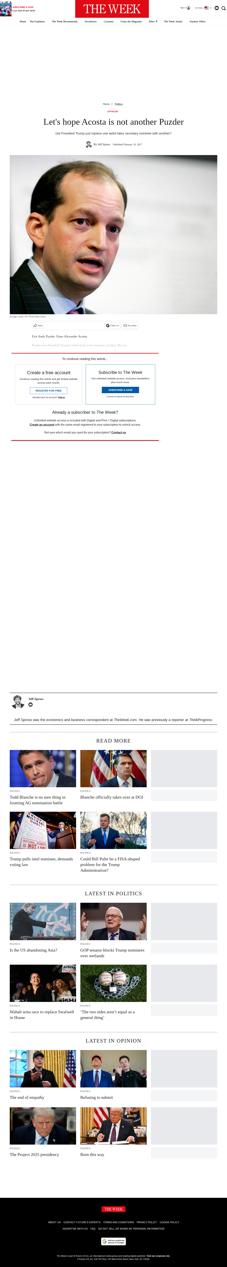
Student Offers (198, 21)
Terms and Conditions (118, 1222)
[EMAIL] (31, 704)
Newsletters (91, 21)
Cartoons (109, 21)
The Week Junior (173, 21)
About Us (54, 1222)
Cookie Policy (169, 1222)
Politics (119, 104)
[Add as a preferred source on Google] (113, 1241)
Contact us (118, 432)
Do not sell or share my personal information (131, 1228)
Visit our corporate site (158, 1256)
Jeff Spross (104, 144)
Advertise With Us (75, 1228)
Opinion (112, 112)
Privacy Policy (147, 1222)
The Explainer (37, 21)
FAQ (92, 1228)
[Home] (22, 21)
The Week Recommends (64, 21)
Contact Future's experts (81, 1222)
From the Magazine (131, 21)
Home (106, 104)
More (152, 21)
